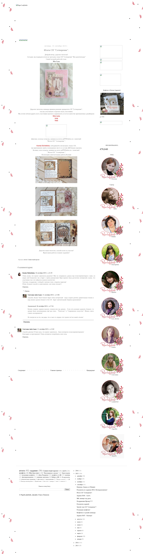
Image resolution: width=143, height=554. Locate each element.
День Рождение (43, 475)
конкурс (52, 481)
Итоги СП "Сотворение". (85, 493)
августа (79, 519)
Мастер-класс (34, 473)
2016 (77, 471)
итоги (25, 259)
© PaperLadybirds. (25, 495)
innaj (56, 118)
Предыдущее (91, 370)
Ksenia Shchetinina (43, 146)
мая (78, 528)
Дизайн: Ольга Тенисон (40, 495)
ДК (69, 479)
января (79, 539)
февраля (80, 536)
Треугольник (66, 473)
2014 (77, 543)
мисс (57, 481)
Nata (56, 120)
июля (79, 522)
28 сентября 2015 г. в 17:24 (45, 306)
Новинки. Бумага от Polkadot (86, 487)
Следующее (21, 370)
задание (34, 470)
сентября (80, 484)
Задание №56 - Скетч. (84, 496)
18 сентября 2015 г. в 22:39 (43, 273)
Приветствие (38, 481)
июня (79, 525)
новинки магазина (43, 477)
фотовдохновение (27, 477)
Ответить (25, 287)
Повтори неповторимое (27, 481)
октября (79, 482)
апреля (79, 530)
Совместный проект (33, 259)
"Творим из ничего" (61, 479)
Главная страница (56, 370)
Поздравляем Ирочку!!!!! (85, 501)
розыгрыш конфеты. (28, 475)
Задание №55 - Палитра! (84, 516)
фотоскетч (41, 479)
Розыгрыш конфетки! (83, 510)
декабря (79, 476)
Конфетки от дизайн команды (86, 513)
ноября (79, 479)
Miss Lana (56, 61)
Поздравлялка (66, 477)
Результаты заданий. (83, 504)
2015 (77, 473)
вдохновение (50, 479)
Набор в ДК (55, 477)
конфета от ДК (56, 475)
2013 (77, 545)
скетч (64, 471)
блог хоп (45, 481)
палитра (67, 475)
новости (63, 481)
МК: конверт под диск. (84, 498)
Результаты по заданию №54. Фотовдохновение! (92, 490)
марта (79, 533)
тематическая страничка (28, 479)
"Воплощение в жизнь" (51, 473)
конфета (22, 473)
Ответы (27, 291)
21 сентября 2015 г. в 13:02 (45, 329)
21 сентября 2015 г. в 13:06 (51, 295)
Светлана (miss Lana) (35, 295)
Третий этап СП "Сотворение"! (86, 507)
